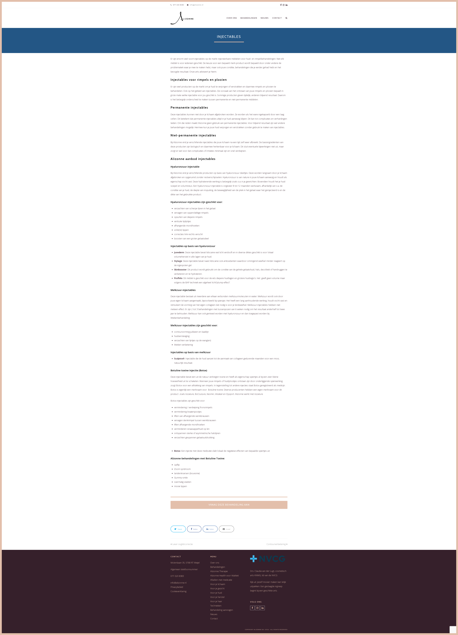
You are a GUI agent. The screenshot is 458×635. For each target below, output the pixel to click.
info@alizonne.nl (196, 5)
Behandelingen (217, 566)
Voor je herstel (217, 597)
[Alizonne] (182, 17)
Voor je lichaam (217, 584)
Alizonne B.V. (259, 629)
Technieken (215, 605)
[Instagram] (283, 4)
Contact (214, 618)
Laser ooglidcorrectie (182, 544)
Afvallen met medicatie (221, 579)
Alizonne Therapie (219, 571)
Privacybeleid (177, 587)
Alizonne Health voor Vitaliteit (224, 575)
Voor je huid (216, 592)
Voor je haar (216, 601)
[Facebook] (280, 4)
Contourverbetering (276, 544)
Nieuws (213, 614)
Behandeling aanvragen (221, 609)
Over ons (214, 562)
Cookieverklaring (178, 591)
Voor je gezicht (217, 588)
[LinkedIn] (286, 4)
